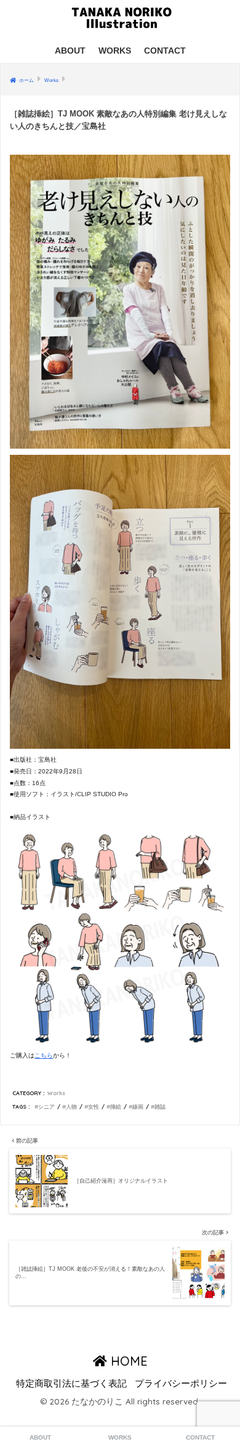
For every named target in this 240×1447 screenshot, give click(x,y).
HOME (127, 1361)
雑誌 (160, 1106)
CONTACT (165, 50)
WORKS (114, 50)
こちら (43, 1055)
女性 (93, 1106)
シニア (46, 1106)
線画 (137, 1106)
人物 (71, 1106)
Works (56, 1093)
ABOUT (70, 50)
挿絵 (115, 1106)
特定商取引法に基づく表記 (71, 1383)
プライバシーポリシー (181, 1383)
